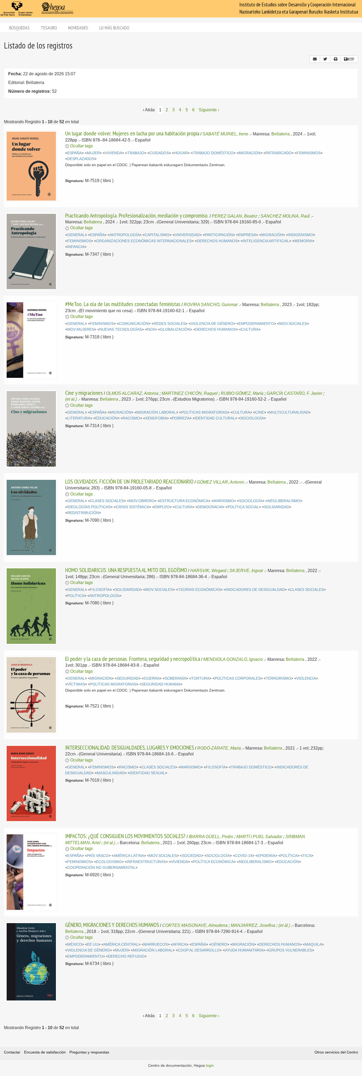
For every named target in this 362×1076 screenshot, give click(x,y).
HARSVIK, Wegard (208, 570)
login (210, 1065)
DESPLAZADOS (80, 159)
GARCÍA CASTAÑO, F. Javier (294, 393)
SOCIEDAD (191, 856)
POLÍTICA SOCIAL (243, 507)
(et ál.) (284, 925)
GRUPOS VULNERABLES (290, 950)
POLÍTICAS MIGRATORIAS (204, 412)
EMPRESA (247, 235)
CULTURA (249, 329)
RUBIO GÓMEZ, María (242, 393)
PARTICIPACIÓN (219, 235)
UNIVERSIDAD (187, 235)
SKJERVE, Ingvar (246, 570)
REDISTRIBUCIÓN (83, 513)
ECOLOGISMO (109, 862)
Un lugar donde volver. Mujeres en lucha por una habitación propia (132, 133)
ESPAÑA (74, 153)
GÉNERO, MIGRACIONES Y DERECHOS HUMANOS (112, 924)
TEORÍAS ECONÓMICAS (199, 590)
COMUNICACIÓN (133, 324)
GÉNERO (219, 944)
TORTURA (200, 678)
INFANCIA (75, 247)
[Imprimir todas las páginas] (335, 59)
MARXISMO (224, 501)
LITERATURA (78, 418)
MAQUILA (313, 944)
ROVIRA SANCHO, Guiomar (211, 304)
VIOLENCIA (306, 678)
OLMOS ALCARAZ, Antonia (132, 393)
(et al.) (71, 399)
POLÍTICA (75, 596)
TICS (307, 856)
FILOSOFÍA (100, 590)
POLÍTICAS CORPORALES (238, 678)
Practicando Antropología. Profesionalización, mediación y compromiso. (137, 215)
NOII (151, 329)
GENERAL (76, 235)
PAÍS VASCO (97, 856)
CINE (259, 412)
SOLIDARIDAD (276, 507)
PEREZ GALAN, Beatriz (234, 216)
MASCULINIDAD (111, 773)
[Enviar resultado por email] (315, 59)
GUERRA (152, 678)
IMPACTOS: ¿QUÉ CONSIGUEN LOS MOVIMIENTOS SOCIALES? (125, 836)
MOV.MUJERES (80, 329)
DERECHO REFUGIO (126, 956)
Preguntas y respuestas (89, 1052)
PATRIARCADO (279, 153)
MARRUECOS (155, 944)
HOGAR (181, 153)
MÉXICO (74, 944)
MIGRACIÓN (249, 153)
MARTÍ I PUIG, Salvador (259, 836)
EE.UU (92, 944)
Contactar (12, 1052)
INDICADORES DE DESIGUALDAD (255, 590)
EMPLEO (162, 507)
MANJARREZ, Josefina (253, 925)
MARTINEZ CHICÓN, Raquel (190, 393)
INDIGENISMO (300, 235)
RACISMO (131, 418)
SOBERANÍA (175, 678)
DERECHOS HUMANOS (217, 241)
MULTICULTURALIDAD (288, 412)
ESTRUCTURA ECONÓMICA (184, 501)
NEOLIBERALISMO (284, 501)
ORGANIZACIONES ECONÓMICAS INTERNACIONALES (144, 241)
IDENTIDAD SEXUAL (147, 773)
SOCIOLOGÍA (252, 418)
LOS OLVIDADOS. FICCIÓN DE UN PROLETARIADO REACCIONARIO (129, 481)
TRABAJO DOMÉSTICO (213, 153)
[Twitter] (325, 59)
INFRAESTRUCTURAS (146, 862)
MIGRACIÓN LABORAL (156, 412)
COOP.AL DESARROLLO (199, 950)
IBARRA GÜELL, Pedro (211, 836)
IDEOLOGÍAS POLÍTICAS (89, 507)
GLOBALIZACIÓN (175, 329)
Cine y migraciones (84, 392)
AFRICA (179, 944)
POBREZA (180, 418)
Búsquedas (19, 28)
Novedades (78, 28)
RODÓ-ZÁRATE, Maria (219, 748)
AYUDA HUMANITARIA (244, 950)
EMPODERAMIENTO (256, 324)
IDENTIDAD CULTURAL (215, 418)
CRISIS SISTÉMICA (132, 507)
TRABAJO (135, 153)
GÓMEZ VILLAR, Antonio (220, 482)
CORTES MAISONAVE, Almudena (195, 925)
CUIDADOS (159, 153)
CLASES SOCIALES (107, 501)
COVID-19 (243, 856)
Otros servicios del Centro (336, 1052)
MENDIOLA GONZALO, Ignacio (233, 659)
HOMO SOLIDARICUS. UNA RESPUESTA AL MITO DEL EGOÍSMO (126, 570)
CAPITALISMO (157, 235)
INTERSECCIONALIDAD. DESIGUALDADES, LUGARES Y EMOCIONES (129, 747)
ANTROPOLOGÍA (124, 235)
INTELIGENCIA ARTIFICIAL (266, 241)
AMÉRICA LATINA (129, 856)
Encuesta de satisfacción (45, 1052)
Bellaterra (280, 134)
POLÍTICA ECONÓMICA (213, 862)
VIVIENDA (113, 153)
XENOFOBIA (156, 418)
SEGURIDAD (128, 678)
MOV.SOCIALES (293, 324)
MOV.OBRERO (141, 501)
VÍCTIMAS (76, 684)
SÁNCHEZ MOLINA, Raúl (285, 216)
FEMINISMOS (308, 153)
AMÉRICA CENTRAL (121, 944)
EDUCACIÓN (106, 418)
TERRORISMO (278, 678)
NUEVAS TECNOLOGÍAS (120, 329)
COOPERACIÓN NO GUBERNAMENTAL (101, 868)
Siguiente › (209, 110)
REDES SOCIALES (170, 324)
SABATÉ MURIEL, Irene (225, 134)
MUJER (93, 153)
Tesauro (49, 28)
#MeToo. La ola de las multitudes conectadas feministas (122, 304)
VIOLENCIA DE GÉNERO (212, 324)
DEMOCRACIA (209, 507)
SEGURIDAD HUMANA (161, 684)
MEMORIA (303, 241)
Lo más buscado (114, 28)
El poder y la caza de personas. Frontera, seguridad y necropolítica (132, 658)
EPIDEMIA (266, 856)
